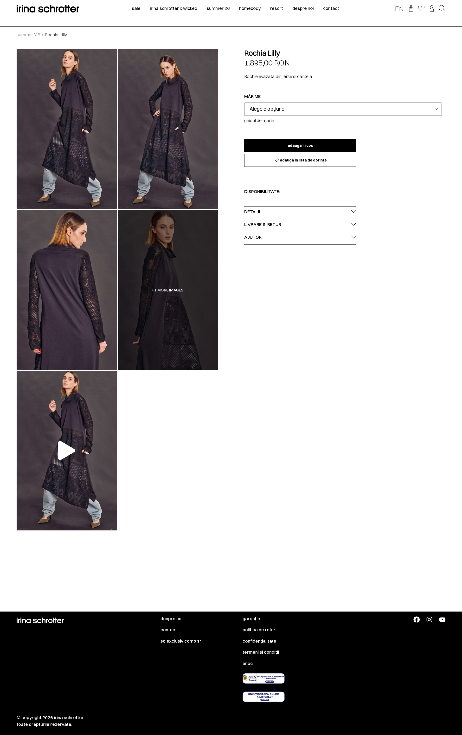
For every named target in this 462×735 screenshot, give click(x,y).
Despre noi (171, 618)
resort (276, 8)
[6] (67, 290)
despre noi (303, 8)
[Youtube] (442, 619)
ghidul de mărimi (260, 120)
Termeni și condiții (261, 652)
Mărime (252, 96)
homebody (250, 8)
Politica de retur (259, 629)
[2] (168, 129)
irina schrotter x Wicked (173, 8)
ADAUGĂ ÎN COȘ (300, 145)
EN (399, 8)
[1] (67, 129)
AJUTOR (253, 237)
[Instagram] (429, 619)
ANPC (248, 663)
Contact (168, 629)
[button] (442, 8)
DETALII (252, 211)
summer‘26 (218, 8)
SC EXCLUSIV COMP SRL (181, 641)
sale (136, 8)
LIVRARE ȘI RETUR (262, 224)
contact (331, 8)
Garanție (251, 618)
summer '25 (28, 35)
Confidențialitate (259, 641)
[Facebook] (416, 619)
